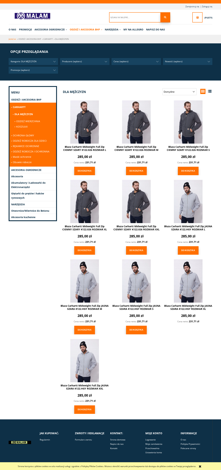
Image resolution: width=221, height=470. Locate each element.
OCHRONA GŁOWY (23, 135)
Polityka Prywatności (190, 444)
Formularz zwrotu (83, 439)
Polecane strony (188, 448)
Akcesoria (17, 176)
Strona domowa (117, 439)
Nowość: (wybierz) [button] (173, 61)
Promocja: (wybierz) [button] (20, 70)
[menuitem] (13, 29)
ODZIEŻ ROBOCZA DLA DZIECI (30, 140)
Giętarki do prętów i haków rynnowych (27, 195)
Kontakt (113, 448)
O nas (183, 439)
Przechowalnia (152, 448)
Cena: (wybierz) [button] (121, 61)
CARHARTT (19, 107)
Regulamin (45, 439)
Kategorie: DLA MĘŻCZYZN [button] (23, 61)
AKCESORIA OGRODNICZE (26, 170)
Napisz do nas (117, 444)
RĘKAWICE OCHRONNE (26, 146)
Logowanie (150, 439)
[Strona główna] (34, 16)
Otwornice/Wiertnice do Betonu (30, 210)
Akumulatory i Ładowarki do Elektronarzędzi (28, 185)
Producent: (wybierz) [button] (72, 61)
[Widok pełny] (210, 91)
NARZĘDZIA (18, 204)
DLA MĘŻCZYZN (24, 114)
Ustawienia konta (153, 452)
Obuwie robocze (22, 162)
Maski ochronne (22, 156)
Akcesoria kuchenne (23, 217)
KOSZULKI (22, 126)
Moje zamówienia (153, 444)
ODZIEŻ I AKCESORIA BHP (26, 99)
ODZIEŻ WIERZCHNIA (28, 121)
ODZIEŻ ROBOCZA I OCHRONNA (31, 151)
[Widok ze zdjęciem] (203, 91)
